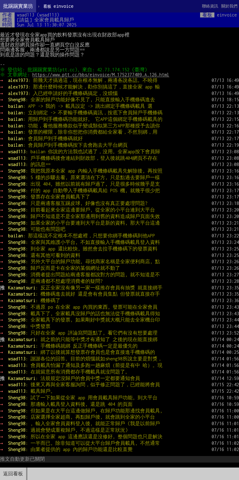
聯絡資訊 (210, 6)
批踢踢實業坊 (18, 6)
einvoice (58, 6)
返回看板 (13, 473)
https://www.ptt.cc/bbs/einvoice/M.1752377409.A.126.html (100, 74)
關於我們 (229, 6)
